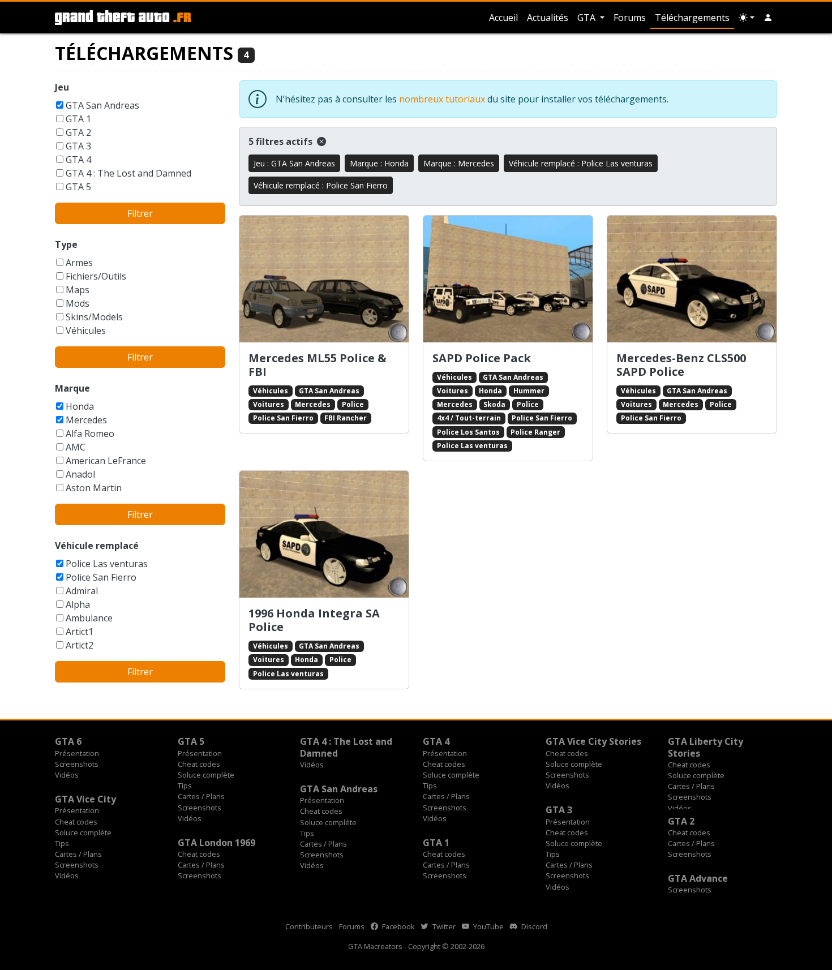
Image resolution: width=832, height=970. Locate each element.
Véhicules (86, 330)
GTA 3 (78, 146)
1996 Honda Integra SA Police (314, 620)
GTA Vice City (85, 799)
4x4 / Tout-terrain (469, 418)
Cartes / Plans (201, 796)
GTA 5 (78, 187)
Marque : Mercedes (458, 163)
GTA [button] (587, 17)
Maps (77, 290)
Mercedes (86, 420)
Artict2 (79, 645)
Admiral (82, 591)
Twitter (443, 926)
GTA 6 (68, 741)
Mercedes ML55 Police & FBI (317, 364)
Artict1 (79, 631)
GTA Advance (698, 878)
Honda (80, 406)
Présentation (77, 753)
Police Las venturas (107, 563)
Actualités (547, 17)
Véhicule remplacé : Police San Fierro (321, 185)
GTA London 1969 (216, 842)
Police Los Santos (468, 432)
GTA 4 (78, 159)
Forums (630, 17)
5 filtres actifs (281, 141)
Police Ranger (535, 432)
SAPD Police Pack (481, 358)
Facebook (397, 926)
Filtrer (140, 213)
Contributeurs (309, 926)
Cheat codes (199, 764)
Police (353, 404)
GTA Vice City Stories (593, 741)
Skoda (494, 404)
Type (66, 244)
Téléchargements (692, 17)
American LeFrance (106, 460)
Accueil (503, 17)
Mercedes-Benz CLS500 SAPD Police (681, 364)
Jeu (62, 87)
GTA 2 (78, 132)
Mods (77, 303)
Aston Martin (94, 488)
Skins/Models (94, 317)
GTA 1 (78, 119)
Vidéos (67, 775)
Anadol (80, 474)
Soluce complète (206, 775)
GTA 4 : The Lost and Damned (128, 173)
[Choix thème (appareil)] (746, 17)
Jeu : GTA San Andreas (294, 163)
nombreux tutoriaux (442, 99)
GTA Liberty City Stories (705, 747)
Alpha (78, 604)
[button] (768, 17)
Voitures (268, 404)
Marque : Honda (379, 163)
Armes (79, 262)
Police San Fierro (101, 577)
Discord (533, 926)
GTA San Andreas (102, 105)
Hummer (528, 391)
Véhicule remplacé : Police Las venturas (581, 163)
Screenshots (76, 764)
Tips (185, 785)
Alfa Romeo (90, 433)
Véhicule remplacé (97, 545)
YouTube (487, 926)
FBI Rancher (345, 418)
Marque (72, 388)
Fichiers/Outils (96, 276)
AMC (75, 447)
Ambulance (89, 618)
